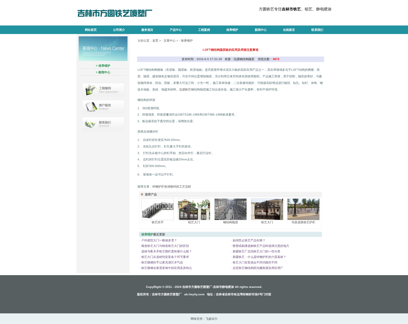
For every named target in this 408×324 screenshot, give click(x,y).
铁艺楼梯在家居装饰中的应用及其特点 (166, 268)
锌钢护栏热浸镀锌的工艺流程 (171, 186)
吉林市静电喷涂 (223, 287)
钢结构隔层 (230, 222)
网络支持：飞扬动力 (204, 318)
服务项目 (147, 29)
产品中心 (176, 29)
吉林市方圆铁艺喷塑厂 (167, 294)
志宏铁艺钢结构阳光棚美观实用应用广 (258, 268)
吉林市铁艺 (291, 9)
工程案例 (204, 29)
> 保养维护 (103, 65)
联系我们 (317, 29)
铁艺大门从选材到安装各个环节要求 (165, 257)
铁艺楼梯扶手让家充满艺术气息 (162, 262)
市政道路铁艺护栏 (303, 222)
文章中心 (170, 40)
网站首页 (91, 29)
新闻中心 (261, 29)
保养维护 (232, 29)
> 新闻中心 (103, 72)
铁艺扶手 (158, 222)
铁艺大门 (267, 222)
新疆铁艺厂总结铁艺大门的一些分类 (256, 251)
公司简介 (119, 29)
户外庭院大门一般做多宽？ (159, 240)
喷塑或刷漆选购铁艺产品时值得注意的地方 (261, 246)
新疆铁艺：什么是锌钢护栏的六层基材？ (259, 257)
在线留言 (289, 29)
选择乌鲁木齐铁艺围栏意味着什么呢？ (166, 251)
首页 (155, 40)
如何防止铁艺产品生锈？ (249, 240)
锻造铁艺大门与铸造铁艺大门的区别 (165, 246)
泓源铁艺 (185, 89)
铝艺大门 (194, 222)
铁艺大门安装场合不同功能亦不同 (255, 262)
